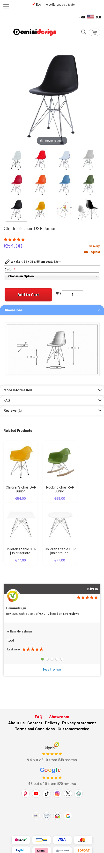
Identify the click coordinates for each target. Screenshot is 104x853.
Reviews (12, 410)
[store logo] (34, 32)
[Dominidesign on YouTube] (36, 794)
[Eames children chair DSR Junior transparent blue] (64, 160)
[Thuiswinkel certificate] (57, 816)
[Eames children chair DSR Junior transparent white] (16, 160)
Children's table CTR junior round (60, 551)
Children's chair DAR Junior (21, 489)
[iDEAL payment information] (20, 840)
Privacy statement (79, 723)
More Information (18, 390)
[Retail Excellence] (36, 816)
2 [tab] (47, 659)
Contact (34, 723)
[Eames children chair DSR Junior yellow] (40, 210)
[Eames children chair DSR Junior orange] (40, 185)
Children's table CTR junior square (21, 551)
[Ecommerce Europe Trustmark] (47, 816)
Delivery (52, 723)
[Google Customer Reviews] (68, 816)
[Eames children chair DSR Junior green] (88, 185)
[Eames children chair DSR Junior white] (88, 160)
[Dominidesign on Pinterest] (25, 794)
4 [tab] (56, 659)
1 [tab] (42, 659)
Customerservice (73, 729)
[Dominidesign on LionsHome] (78, 794)
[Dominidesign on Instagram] (57, 794)
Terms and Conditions (35, 729)
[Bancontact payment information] (41, 840)
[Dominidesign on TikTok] (47, 794)
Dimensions (13, 310)
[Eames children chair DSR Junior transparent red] (40, 160)
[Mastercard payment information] (83, 840)
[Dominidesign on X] (68, 794)
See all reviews (52, 669)
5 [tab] (61, 659)
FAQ (7, 400)
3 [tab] (52, 659)
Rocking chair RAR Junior (60, 489)
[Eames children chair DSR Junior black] (16, 210)
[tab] (52, 310)
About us (16, 723)
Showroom (59, 717)
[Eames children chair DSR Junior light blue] (64, 185)
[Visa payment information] (62, 840)
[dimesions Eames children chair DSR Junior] (64, 210)
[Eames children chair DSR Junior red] (16, 185)
